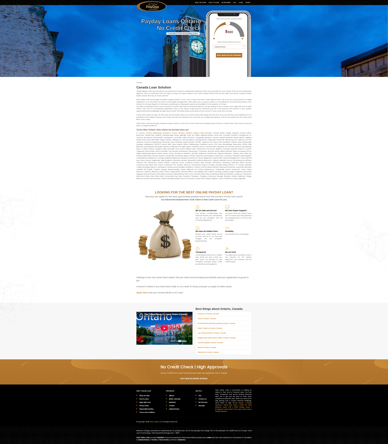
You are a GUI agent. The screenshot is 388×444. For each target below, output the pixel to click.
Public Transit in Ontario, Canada (210, 328)
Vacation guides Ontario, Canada (210, 342)
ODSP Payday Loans (242, 407)
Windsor (181, 133)
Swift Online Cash (156, 422)
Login (241, 3)
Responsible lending (146, 409)
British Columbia (174, 399)
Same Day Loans (230, 405)
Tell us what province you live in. (229, 42)
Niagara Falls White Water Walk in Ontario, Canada (217, 338)
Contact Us (203, 399)
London (174, 133)
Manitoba (172, 402)
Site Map (202, 406)
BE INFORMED (226, 3)
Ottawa (149, 133)
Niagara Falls (198, 133)
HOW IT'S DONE (214, 3)
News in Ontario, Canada (207, 347)
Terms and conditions (147, 412)
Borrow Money (238, 403)
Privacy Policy (144, 406)
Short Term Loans (235, 409)
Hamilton (189, 133)
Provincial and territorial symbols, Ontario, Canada (216, 323)
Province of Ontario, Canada (208, 314)
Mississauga (157, 133)
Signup (247, 3)
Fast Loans (247, 409)
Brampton (167, 133)
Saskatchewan (174, 409)
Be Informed (203, 402)
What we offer (144, 396)
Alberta (171, 396)
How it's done (144, 399)
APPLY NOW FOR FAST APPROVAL (229, 55)
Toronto (142, 133)
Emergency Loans (221, 409)
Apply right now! (145, 402)
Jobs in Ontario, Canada (207, 318)
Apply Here (142, 292)
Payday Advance (221, 411)
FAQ (234, 3)
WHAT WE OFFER (200, 3)
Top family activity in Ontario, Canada (212, 333)
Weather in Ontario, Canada (208, 352)
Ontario (171, 406)
